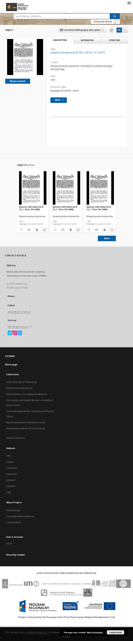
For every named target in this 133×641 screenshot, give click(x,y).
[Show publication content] (37, 230)
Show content (18, 81)
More (107, 238)
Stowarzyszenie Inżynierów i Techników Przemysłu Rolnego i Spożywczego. (81, 67)
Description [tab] (60, 40)
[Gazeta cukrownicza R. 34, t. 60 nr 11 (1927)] (25, 57)
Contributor (12, 467)
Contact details (13, 522)
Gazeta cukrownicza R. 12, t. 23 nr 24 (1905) (31, 208)
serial (75, 90)
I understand (115, 632)
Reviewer (10, 480)
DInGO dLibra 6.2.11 (39, 632)
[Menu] (129, 3)
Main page (11, 364)
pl (125, 30)
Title (8, 455)
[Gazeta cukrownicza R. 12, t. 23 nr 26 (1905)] (100, 188)
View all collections (15, 438)
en (119, 30)
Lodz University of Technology (21, 382)
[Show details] (44, 230)
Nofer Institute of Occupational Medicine (26, 394)
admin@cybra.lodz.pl (19, 311)
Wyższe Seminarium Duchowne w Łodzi (25, 422)
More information (95, 632)
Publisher (11, 486)
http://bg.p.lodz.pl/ (18, 326)
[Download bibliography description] (29, 230)
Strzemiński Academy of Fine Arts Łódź (25, 428)
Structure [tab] (114, 40)
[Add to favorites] (111, 30)
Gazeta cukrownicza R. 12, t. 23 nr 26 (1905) (99, 208)
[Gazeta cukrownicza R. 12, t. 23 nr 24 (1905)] (32, 188)
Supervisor (11, 474)
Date (8, 492)
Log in (9, 543)
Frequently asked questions (20, 516)
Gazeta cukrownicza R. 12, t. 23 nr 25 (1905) (65, 208)
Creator (10, 461)
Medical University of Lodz (19, 388)
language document (60, 90)
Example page (13, 510)
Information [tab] (87, 40)
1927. (53, 79)
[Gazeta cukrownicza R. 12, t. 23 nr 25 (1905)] (66, 188)
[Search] (115, 16)
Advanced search (103, 21)
